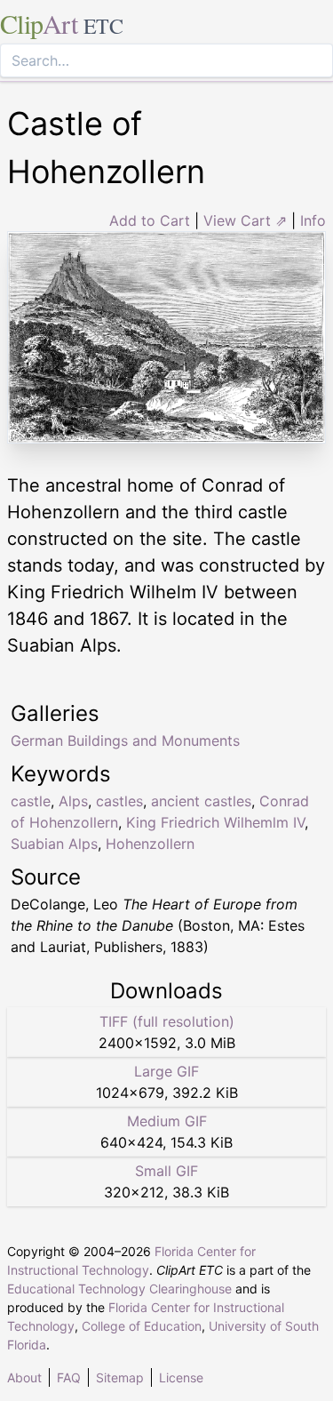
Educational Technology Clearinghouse (119, 1288)
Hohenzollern (150, 844)
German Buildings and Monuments (125, 740)
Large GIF (166, 1071)
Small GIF (166, 1171)
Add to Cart (149, 220)
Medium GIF (167, 1121)
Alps (73, 801)
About (24, 1377)
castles (119, 801)
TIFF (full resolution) (166, 1021)
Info (313, 220)
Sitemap (120, 1377)
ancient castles (201, 801)
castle (31, 801)
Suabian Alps (54, 844)
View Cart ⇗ (245, 220)
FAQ (69, 1377)
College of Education (142, 1325)
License (181, 1377)
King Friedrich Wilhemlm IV (215, 822)
